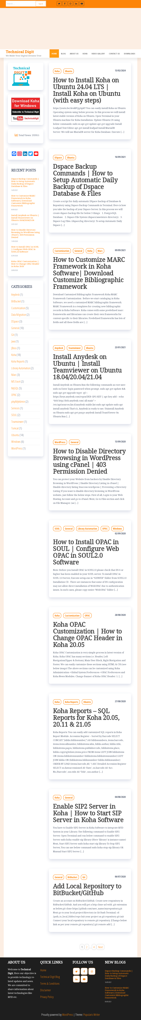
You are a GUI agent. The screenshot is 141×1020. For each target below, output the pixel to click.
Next (100, 947)
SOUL (57, 528)
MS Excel (15, 381)
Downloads (129, 53)
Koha (85, 53)
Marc (100, 250)
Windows (117, 528)
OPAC (105, 528)
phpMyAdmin (18, 401)
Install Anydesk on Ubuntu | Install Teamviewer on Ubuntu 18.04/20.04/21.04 (87, 366)
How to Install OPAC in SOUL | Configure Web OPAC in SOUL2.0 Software (86, 552)
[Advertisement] (70, 28)
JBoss (14, 348)
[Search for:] (26, 4)
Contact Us (114, 53)
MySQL (14, 388)
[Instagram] (70, 3)
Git (83, 877)
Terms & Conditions (49, 983)
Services (15, 408)
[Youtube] (81, 3)
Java (13, 341)
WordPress (60, 442)
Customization (62, 250)
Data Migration (18, 314)
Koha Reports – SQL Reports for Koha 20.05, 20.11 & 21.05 (86, 717)
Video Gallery (98, 53)
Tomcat (14, 428)
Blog (63, 53)
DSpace (58, 157)
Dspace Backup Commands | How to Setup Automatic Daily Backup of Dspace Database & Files (85, 179)
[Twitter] (59, 3)
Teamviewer (74, 348)
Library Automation (87, 528)
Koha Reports (71, 702)
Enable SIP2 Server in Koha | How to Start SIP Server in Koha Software (88, 813)
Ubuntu (68, 71)
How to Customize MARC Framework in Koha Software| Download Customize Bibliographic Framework (89, 273)
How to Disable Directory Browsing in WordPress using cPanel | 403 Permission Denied (89, 461)
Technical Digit (20, 51)
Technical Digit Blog (50, 977)
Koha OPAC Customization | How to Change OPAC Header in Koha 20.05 (87, 634)
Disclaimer (45, 990)
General (78, 250)
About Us (74, 53)
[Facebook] (64, 3)
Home (54, 53)
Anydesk (59, 348)
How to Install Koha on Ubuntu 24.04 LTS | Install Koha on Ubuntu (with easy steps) (86, 90)
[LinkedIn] (76, 3)
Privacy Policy (47, 997)
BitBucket (72, 877)
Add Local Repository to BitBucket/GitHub (87, 889)
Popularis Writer (91, 1014)
